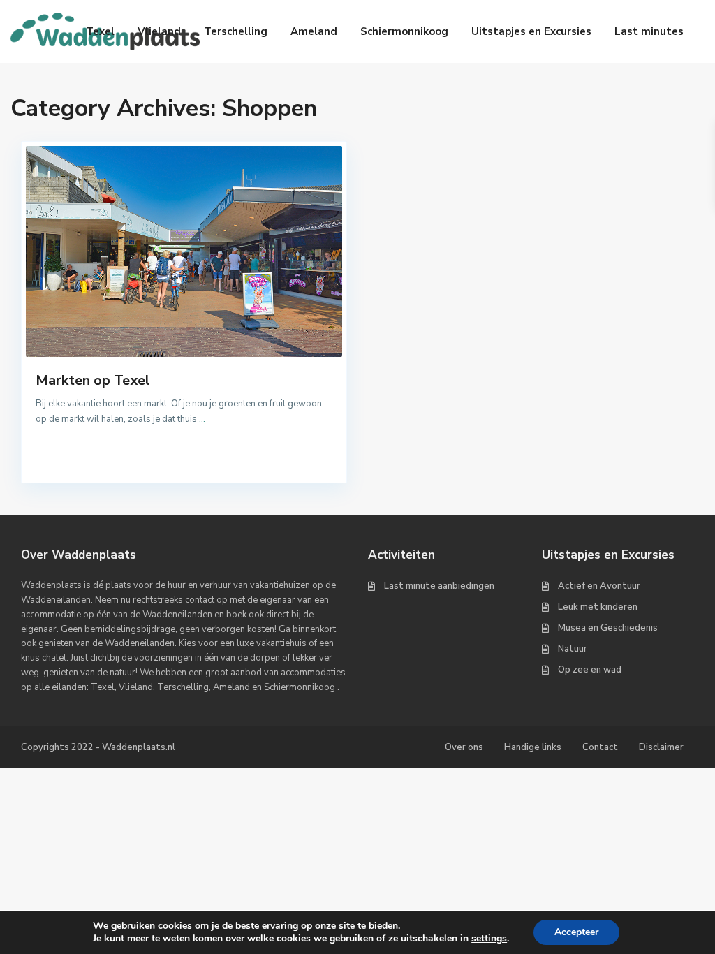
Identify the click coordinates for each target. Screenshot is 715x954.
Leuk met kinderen (597, 607)
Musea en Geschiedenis (608, 628)
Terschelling (235, 31)
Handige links (532, 747)
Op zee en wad (589, 669)
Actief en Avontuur (599, 586)
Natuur (572, 649)
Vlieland (159, 31)
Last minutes (649, 31)
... (202, 419)
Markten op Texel (93, 380)
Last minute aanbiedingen (439, 586)
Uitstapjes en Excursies (531, 31)
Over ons (464, 747)
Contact (600, 747)
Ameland (313, 31)
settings (489, 938)
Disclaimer (661, 747)
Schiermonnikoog (404, 31)
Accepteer (576, 932)
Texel (100, 31)
